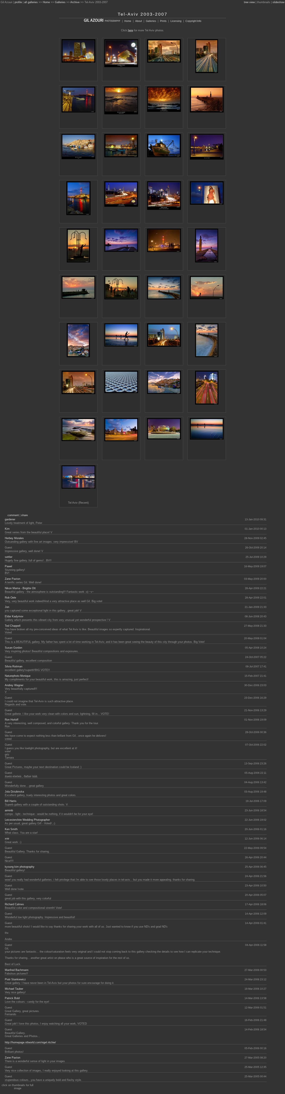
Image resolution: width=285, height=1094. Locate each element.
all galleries (31, 2)
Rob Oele (10, 597)
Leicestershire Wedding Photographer (27, 819)
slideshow (278, 2)
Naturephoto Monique (17, 675)
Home (46, 2)
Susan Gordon (13, 647)
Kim (7, 528)
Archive (74, 2)
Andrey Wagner (14, 685)
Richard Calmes (14, 904)
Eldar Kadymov (14, 616)
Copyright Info (193, 21)
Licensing (176, 21)
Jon (7, 607)
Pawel (8, 566)
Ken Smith (11, 829)
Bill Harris (10, 801)
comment (13, 515)
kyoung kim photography (19, 866)
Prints (163, 21)
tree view (249, 2)
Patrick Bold (12, 998)
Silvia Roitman (13, 666)
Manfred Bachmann (16, 970)
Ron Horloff (11, 719)
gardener (10, 519)
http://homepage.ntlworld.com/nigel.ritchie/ (30, 1042)
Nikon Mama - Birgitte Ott (20, 588)
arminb (9, 810)
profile (18, 2)
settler (8, 556)
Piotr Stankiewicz (15, 979)
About (138, 21)
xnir (7, 838)
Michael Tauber (14, 988)
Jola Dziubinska (14, 791)
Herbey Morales (14, 538)
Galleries (60, 2)
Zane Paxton (12, 578)
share (24, 515)
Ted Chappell (12, 625)
